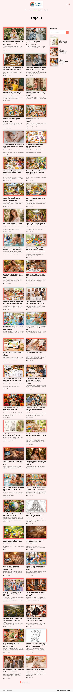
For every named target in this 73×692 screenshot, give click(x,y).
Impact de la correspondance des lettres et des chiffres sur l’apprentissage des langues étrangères (35, 381)
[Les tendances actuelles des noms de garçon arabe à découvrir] (13, 661)
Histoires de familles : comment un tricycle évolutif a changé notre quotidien (35, 409)
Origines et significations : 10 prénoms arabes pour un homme (35, 302)
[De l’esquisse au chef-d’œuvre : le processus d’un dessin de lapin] (13, 426)
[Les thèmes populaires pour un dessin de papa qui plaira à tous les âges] (13, 266)
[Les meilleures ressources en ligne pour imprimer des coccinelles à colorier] (13, 371)
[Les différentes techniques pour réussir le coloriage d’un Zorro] (36, 611)
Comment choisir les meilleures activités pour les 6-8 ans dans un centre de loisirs (35, 172)
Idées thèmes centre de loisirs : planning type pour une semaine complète (35, 120)
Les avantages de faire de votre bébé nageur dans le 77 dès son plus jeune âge (13, 489)
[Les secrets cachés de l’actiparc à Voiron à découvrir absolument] (13, 611)
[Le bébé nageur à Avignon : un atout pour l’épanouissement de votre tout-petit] (36, 318)
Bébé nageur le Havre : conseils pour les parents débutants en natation (13, 248)
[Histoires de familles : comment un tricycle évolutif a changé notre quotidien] (36, 400)
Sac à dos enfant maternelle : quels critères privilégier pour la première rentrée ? (36, 93)
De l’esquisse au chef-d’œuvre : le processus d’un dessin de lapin (12, 434)
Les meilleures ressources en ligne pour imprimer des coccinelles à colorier (12, 380)
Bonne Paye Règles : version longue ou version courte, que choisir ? (13, 68)
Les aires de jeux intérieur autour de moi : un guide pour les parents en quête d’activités (36, 198)
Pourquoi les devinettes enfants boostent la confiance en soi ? (12, 93)
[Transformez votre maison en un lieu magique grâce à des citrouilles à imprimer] (36, 584)
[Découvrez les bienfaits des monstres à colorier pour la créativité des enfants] (13, 163)
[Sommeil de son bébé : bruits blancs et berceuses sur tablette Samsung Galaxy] (13, 453)
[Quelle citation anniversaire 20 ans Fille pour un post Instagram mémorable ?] (13, 33)
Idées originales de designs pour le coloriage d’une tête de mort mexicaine (13, 409)
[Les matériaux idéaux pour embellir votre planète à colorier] (13, 506)
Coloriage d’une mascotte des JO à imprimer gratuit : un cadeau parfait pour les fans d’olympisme (36, 644)
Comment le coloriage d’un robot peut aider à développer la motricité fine (36, 275)
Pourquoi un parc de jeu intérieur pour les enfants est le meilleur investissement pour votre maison (35, 249)
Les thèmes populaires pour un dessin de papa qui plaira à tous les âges (13, 275)
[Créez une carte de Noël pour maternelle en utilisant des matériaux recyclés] (13, 635)
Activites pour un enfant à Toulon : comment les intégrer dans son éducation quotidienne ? (12, 198)
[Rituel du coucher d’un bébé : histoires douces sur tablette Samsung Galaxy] (13, 558)
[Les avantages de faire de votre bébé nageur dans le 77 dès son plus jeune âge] (13, 480)
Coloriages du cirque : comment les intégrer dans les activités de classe (13, 302)
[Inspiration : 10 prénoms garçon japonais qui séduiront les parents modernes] (13, 584)
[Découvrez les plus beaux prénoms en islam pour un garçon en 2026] (36, 661)
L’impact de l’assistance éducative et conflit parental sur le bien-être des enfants (13, 146)
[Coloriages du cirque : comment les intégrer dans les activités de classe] (13, 294)
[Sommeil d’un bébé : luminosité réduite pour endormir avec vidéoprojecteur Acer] (36, 532)
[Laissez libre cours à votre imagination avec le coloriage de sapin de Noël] (36, 506)
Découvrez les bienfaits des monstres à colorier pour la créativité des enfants (13, 172)
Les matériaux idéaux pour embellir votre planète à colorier (13, 514)
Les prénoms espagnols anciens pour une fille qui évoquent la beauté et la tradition (36, 463)
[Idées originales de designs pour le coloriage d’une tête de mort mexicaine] (13, 400)
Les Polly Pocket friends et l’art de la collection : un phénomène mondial (36, 488)
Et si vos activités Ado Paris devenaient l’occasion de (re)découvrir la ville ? (33, 42)
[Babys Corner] (36, 4)
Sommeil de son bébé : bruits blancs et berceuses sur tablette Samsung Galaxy (13, 463)
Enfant (4, 50)
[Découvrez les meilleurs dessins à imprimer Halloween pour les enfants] (36, 137)
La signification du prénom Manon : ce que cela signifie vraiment (13, 224)
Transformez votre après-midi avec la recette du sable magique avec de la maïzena (36, 435)
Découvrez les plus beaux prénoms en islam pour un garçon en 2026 (35, 670)
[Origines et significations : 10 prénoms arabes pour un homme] (36, 294)
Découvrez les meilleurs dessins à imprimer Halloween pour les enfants (35, 146)
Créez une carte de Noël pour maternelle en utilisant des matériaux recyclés (11, 644)
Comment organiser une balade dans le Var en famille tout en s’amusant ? (36, 224)
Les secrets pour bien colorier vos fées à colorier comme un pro (35, 353)
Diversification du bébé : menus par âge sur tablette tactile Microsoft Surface (13, 354)
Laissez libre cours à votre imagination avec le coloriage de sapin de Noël (35, 515)
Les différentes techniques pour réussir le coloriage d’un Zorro (34, 619)
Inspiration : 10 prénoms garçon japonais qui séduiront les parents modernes (12, 593)
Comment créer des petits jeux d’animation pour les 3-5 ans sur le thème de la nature (12, 541)
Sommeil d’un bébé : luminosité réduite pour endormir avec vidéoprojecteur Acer (34, 541)
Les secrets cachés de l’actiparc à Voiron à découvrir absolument (12, 619)
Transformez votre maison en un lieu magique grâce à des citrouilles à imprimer (36, 593)
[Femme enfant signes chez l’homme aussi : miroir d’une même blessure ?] (36, 60)
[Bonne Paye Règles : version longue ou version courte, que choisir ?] (13, 60)
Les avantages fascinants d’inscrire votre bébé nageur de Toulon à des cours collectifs (13, 327)
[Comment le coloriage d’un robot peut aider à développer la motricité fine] (36, 266)
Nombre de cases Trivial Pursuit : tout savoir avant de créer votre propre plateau (12, 120)
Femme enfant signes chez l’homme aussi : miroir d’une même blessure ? (36, 68)
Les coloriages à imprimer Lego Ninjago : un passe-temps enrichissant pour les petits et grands (63, 62)
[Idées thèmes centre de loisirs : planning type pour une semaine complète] (36, 111)
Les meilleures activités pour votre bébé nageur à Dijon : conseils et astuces (35, 567)
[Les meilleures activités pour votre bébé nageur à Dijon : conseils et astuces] (36, 558)
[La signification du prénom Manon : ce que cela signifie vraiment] (13, 215)
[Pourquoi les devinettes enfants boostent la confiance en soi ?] (13, 84)
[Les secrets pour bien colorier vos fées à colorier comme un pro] (36, 345)
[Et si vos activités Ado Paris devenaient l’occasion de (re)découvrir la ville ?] (36, 33)
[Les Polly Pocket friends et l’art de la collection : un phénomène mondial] (36, 480)
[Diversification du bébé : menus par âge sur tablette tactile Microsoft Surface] (13, 345)
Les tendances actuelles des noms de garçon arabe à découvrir (13, 670)
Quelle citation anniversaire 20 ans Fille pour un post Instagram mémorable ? (13, 42)
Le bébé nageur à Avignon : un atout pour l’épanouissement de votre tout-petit (36, 327)
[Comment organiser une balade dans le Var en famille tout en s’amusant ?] (36, 215)
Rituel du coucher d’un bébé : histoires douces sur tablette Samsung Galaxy (11, 567)
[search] (66, 4)
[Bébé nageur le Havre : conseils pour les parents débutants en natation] (13, 240)
